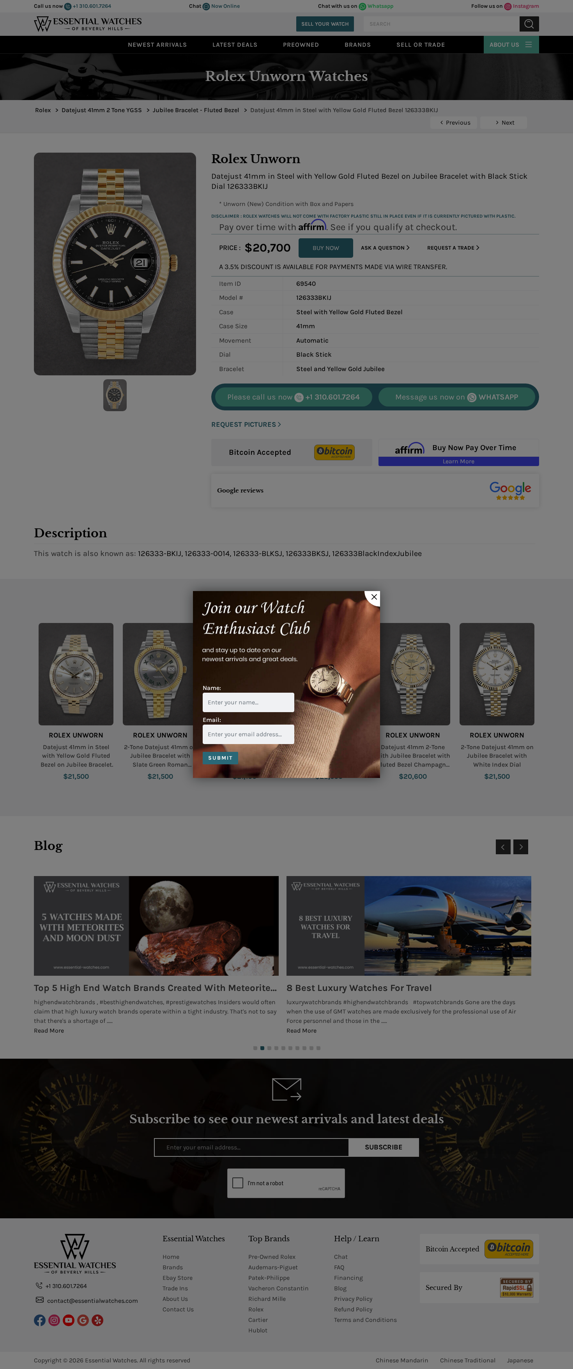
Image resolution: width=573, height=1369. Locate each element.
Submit (220, 758)
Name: (212, 688)
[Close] (372, 599)
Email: (212, 719)
